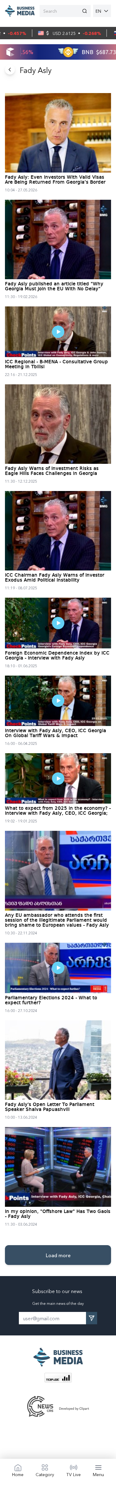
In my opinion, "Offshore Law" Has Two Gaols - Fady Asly (57, 1214)
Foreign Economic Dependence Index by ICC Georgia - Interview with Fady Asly (57, 656)
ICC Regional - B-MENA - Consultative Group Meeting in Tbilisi (56, 364)
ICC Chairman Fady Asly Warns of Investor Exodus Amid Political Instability (54, 578)
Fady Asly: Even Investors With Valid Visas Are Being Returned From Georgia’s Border (55, 180)
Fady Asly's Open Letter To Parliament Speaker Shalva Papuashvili (49, 1107)
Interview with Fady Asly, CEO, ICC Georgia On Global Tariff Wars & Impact (55, 733)
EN (98, 11)
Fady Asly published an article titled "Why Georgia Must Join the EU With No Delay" (54, 287)
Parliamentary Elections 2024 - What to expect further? (51, 1001)
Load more (58, 1255)
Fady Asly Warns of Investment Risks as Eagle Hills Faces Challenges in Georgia (52, 471)
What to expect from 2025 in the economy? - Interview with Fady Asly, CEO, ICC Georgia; (58, 811)
